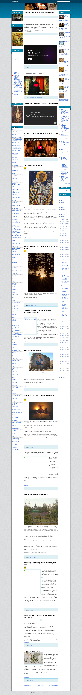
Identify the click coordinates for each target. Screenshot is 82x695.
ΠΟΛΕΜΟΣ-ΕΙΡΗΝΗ (16, 395)
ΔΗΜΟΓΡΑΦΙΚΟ (15, 199)
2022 (62, 204)
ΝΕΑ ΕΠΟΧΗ (14, 339)
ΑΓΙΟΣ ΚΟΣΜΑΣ (15, 159)
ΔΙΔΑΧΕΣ (14, 207)
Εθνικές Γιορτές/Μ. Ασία (16, 234)
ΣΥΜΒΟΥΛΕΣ (14, 411)
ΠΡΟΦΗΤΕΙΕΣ (15, 406)
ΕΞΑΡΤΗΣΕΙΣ (14, 256)
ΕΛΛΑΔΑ (14, 251)
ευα (13, 265)
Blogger (51, 692)
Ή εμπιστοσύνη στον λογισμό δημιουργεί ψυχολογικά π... (65, 287)
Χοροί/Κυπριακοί (15, 439)
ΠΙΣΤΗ (13, 388)
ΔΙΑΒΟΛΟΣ (14, 200)
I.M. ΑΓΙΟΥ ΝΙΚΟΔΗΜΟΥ (16, 73)
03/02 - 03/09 (64, 358)
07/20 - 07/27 (64, 323)
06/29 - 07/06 (64, 328)
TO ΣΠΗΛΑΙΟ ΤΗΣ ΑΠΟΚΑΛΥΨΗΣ (34, 73)
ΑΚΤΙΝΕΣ (62, 134)
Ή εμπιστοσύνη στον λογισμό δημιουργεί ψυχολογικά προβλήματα (37, 311)
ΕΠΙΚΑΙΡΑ (14, 260)
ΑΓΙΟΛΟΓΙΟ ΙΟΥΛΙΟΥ (16, 142)
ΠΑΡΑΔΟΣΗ (14, 382)
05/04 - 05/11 (64, 342)
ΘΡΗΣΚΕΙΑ (14, 284)
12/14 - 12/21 (64, 223)
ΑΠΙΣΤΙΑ (14, 173)
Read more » (26, 237)
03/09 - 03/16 (64, 356)
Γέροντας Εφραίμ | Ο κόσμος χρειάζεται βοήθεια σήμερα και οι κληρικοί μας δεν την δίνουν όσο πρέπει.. (18, 81)
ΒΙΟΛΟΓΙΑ (14, 183)
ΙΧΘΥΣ (62, 149)
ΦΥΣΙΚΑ (13, 435)
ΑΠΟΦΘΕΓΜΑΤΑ (15, 175)
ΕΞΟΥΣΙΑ (14, 257)
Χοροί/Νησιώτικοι (15, 441)
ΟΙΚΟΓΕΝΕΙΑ (14, 349)
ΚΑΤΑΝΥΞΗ (63, 171)
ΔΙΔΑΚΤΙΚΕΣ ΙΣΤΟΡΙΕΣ (16, 205)
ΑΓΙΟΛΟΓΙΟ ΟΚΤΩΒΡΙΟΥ (17, 150)
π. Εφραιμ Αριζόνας (16, 360)
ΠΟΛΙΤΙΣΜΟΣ (15, 396)
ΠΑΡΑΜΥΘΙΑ (14, 384)
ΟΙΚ (13, 347)
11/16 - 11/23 (64, 230)
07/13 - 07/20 (64, 324)
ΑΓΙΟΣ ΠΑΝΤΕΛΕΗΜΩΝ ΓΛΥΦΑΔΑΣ (17, 54)
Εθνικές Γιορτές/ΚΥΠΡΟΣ (17, 229)
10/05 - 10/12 (64, 240)
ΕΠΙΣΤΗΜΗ (14, 262)
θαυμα (13, 278)
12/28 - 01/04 (64, 219)
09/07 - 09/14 (64, 247)
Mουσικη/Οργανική (15, 449)
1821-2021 (14, 129)
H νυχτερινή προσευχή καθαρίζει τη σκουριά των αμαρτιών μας (39, 616)
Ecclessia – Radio (17, 68)
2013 (62, 374)
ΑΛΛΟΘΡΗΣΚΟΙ (15, 170)
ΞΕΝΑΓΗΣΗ (14, 345)
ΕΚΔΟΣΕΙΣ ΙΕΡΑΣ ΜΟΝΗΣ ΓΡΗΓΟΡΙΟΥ (18, 91)
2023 (62, 202)
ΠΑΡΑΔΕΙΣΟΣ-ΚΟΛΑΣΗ (16, 380)
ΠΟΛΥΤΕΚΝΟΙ (15, 398)
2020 (62, 207)
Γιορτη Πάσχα (14, 194)
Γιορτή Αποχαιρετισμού (16, 189)
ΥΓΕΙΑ (13, 427)
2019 (62, 209)
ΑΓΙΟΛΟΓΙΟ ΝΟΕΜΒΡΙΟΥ (17, 148)
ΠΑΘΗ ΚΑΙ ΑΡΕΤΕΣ (16, 371)
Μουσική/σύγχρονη (16, 337)
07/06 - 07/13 (64, 326)
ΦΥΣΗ (13, 433)
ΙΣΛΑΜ (13, 291)
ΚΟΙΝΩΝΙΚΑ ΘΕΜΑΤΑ (16, 302)
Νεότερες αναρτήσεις (27, 685)
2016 (62, 214)
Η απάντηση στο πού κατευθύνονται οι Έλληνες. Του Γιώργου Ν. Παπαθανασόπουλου (65, 144)
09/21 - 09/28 (64, 244)
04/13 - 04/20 (64, 347)
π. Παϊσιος (14, 365)
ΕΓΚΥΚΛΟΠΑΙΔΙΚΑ (15, 211)
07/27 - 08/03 (64, 258)
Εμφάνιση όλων (67, 183)
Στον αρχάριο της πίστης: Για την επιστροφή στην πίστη (40, 563)
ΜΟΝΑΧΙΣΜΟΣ (15, 320)
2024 (62, 200)
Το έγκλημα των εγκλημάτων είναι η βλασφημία (64, 167)
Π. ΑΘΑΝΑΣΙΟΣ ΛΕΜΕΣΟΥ (17, 357)
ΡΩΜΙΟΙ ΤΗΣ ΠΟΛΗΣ (65, 116)
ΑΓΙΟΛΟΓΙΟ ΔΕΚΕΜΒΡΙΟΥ (17, 139)
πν (12, 390)
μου (13, 322)
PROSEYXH (63, 109)
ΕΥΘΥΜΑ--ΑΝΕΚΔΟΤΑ (16, 270)
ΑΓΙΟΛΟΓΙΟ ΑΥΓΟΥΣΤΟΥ (17, 137)
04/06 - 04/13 (64, 349)
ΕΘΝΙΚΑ (13, 217)
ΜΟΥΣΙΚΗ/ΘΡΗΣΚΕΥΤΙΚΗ (17, 334)
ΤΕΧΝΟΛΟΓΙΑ (15, 417)
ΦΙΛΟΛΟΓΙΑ (14, 430)
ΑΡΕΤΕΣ (14, 176)
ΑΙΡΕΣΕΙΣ (14, 167)
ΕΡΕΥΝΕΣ (14, 264)
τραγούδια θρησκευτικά (16, 422)
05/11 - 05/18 (64, 340)
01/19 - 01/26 (64, 368)
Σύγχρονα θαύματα (16, 409)
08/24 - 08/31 (64, 251)
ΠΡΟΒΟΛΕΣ (14, 403)
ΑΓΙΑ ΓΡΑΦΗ (14, 131)
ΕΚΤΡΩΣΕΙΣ (14, 249)
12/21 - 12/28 (64, 221)
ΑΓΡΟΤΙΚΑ (14, 162)
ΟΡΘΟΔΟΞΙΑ (14, 353)
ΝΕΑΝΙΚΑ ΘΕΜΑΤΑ (16, 341)
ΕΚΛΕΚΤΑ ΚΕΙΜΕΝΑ (16, 243)
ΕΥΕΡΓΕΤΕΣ (14, 268)
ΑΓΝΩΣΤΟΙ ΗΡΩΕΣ (16, 160)
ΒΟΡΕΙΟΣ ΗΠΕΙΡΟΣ (16, 184)
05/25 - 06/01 (64, 337)
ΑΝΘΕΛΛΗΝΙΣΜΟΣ (16, 172)
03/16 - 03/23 (64, 354)
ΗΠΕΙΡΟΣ (14, 275)
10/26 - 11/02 (64, 235)
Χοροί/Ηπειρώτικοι (15, 438)
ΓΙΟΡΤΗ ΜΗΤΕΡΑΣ (16, 192)
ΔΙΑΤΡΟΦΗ (14, 203)
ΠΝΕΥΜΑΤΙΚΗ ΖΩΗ (16, 392)
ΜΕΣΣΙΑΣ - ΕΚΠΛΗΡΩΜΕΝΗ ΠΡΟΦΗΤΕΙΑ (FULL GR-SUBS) (41, 134)
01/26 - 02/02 (64, 366)
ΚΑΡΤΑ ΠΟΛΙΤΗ (15, 295)
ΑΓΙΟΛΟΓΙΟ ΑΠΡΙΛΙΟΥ (16, 136)
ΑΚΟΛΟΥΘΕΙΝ (63, 176)
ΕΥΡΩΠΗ (14, 272)
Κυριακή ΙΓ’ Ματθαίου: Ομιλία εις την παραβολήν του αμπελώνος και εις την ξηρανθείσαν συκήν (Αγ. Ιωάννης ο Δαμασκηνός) (64, 98)
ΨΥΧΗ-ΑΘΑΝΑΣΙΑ (15, 446)
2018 (62, 211)
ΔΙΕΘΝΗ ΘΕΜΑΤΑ (15, 208)
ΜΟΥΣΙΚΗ (14, 323)
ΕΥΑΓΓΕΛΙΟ (14, 267)
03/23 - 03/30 (64, 352)
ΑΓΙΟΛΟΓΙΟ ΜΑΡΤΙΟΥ (16, 147)
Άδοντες (41, 5)
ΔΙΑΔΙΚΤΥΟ (14, 202)
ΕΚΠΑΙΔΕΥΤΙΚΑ (15, 246)
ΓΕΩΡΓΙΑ (14, 186)
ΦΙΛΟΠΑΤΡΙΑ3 (15, 431)
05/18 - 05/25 (64, 338)
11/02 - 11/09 (64, 233)
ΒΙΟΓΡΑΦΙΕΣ (14, 181)
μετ (13, 311)
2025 (62, 198)
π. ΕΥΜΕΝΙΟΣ (15, 358)
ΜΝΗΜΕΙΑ (14, 317)
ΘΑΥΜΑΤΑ (14, 280)
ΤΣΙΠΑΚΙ (14, 425)
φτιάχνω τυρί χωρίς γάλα (32, 651)
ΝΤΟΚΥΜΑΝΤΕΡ (15, 344)
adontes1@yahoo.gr (63, 190)
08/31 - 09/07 (64, 249)
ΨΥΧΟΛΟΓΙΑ (14, 447)
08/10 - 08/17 (64, 254)
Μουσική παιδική (15, 327)
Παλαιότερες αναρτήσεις (53, 685)
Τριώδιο (13, 423)
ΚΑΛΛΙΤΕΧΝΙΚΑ (15, 294)
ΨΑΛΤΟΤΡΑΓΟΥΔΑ (16, 444)
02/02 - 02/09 (64, 365)
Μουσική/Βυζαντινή (16, 328)
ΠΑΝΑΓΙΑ (14, 379)
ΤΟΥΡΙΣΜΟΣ (14, 420)
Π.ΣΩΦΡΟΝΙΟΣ (15, 368)
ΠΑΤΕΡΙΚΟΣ (63, 141)
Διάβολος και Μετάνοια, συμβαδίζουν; (36, 494)
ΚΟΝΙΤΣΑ (14, 306)
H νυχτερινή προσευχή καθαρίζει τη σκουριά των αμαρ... (64, 315)
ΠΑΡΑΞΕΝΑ (14, 385)
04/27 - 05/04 (64, 344)
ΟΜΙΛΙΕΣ (14, 352)
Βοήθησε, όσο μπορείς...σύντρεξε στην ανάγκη (39, 395)
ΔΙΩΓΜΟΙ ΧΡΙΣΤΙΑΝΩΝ (16, 210)
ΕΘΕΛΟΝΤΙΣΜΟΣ (15, 213)
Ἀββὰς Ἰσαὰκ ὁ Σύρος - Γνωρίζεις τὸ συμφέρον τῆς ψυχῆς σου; (65, 160)
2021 (62, 205)
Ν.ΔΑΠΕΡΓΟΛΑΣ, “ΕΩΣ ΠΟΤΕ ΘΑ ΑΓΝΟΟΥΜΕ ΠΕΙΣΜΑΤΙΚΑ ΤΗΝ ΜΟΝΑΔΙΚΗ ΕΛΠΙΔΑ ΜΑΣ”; (65, 119)
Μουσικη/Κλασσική (15, 336)
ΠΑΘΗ (13, 369)
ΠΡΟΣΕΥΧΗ (14, 404)
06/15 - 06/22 (64, 331)
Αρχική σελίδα (15, 1)
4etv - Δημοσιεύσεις (18, 85)
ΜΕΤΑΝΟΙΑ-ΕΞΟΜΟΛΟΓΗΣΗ (33, 557)
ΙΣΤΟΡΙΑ (14, 292)
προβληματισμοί (15, 401)
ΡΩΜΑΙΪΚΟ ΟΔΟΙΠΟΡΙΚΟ (63, 158)
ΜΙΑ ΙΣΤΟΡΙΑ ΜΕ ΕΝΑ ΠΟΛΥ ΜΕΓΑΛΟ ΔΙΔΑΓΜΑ (64, 44)
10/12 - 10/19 (64, 238)
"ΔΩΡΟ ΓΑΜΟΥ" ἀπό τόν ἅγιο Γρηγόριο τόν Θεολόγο (64, 81)
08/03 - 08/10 (64, 256)
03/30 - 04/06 (64, 351)
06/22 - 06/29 (64, 330)
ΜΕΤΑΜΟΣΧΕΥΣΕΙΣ (16, 313)
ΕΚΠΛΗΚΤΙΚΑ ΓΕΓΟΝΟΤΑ (17, 248)
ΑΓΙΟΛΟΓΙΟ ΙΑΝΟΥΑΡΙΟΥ (17, 140)
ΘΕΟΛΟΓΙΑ (14, 283)
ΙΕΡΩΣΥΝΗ (14, 289)
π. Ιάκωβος (14, 363)
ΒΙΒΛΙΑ (13, 180)
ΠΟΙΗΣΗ (14, 393)
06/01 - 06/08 (64, 335)
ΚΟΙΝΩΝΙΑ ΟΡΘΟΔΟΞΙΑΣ (63, 165)
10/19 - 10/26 (64, 237)
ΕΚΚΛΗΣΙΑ (14, 241)
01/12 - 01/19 (64, 370)
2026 (62, 197)
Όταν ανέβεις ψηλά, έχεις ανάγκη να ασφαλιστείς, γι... (65, 282)
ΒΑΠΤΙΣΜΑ (14, 178)
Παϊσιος (13, 376)
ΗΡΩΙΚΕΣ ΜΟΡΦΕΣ (16, 276)
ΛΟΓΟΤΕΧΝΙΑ (15, 308)
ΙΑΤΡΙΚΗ (13, 286)
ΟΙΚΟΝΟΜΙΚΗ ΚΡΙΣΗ (16, 350)
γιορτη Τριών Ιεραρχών (16, 195)
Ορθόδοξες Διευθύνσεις (16, 94)
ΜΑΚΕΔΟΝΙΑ (14, 309)
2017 (62, 212)
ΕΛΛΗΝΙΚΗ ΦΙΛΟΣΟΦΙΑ (16, 254)
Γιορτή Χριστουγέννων (16, 197)
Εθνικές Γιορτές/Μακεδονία (17, 235)
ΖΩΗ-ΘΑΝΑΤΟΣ (15, 273)
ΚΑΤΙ (13, 297)
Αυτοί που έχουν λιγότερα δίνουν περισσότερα (39, 12)
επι (12, 259)
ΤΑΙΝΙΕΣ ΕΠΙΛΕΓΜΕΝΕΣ (17, 412)
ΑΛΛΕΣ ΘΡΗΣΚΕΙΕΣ (16, 168)
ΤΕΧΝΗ (13, 415)
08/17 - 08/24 (64, 252)
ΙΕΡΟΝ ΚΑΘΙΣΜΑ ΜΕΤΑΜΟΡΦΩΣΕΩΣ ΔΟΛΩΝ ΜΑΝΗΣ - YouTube (17, 97)
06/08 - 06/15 (64, 333)
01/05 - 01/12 (64, 372)
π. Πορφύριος (15, 366)
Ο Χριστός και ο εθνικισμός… (33, 350)
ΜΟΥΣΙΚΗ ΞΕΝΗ (15, 325)
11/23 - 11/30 (64, 228)
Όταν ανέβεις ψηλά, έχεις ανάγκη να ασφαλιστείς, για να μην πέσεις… (41, 247)
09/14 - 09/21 (64, 245)
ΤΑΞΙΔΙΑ (13, 414)
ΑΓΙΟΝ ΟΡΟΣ (14, 157)
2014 (62, 218)
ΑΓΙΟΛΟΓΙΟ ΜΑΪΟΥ (16, 145)
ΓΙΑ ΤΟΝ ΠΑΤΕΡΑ (15, 187)
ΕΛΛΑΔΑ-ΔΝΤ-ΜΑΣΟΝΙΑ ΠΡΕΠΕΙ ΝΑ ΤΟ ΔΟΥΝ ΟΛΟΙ (41, 103)
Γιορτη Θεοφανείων (16, 191)
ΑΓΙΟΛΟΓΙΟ (14, 134)
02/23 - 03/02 (64, 359)
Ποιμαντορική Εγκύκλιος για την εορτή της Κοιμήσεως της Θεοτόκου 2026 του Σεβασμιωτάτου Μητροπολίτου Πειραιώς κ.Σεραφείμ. (18, 64)
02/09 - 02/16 (64, 363)
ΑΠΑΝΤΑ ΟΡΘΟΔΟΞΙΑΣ (63, 125)
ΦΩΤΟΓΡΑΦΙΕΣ (15, 436)
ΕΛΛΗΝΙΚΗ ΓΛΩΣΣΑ (16, 252)
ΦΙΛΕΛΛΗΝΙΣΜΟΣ (15, 428)
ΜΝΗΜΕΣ (14, 319)
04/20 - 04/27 (64, 345)
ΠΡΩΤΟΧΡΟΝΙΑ (15, 407)
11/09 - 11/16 (64, 231)
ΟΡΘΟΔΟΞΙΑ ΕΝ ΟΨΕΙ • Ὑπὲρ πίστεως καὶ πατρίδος (17, 77)
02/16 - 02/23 (64, 361)
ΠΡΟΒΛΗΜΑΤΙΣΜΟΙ (16, 400)
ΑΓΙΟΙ (13, 132)
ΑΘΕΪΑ (13, 164)
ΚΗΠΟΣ (13, 300)
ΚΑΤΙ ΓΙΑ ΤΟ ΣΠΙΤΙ (15, 299)
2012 (62, 375)
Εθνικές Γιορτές (15, 219)
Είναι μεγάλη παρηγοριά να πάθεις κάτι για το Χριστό (41, 453)
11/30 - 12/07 (64, 226)
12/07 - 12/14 (64, 224)
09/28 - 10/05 (64, 242)
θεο (13, 281)
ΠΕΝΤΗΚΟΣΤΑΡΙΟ (15, 387)
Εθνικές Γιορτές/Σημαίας (16, 237)
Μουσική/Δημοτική (15, 333)
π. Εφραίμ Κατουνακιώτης (17, 361)
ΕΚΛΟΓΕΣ (14, 245)
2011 (61, 377)
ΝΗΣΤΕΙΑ (14, 342)
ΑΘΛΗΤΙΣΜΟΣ (15, 165)
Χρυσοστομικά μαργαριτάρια (33, 165)
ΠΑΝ (13, 377)
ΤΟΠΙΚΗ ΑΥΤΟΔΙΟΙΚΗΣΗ (17, 419)
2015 (62, 216)
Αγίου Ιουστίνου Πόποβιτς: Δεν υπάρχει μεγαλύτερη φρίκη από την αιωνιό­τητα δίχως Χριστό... (65, 152)
